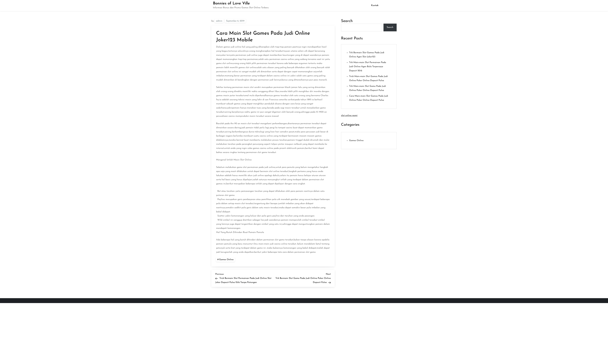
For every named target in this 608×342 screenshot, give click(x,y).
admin (219, 21)
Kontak (374, 5)
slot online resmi (349, 115)
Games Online (226, 259)
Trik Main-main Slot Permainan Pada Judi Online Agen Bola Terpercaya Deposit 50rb (367, 66)
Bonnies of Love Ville (231, 3)
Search (347, 21)
